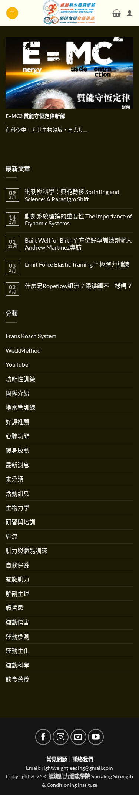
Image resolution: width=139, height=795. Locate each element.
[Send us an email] (78, 737)
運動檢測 (17, 636)
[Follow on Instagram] (61, 737)
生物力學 (17, 507)
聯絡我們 (82, 759)
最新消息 (17, 464)
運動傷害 (17, 622)
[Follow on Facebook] (43, 737)
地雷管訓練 (20, 407)
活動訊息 (17, 493)
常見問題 (56, 759)
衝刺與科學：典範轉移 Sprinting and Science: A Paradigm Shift (72, 195)
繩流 (11, 536)
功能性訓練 (20, 378)
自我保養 (17, 564)
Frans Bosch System (31, 335)
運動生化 (17, 650)
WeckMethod (23, 350)
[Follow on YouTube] (96, 737)
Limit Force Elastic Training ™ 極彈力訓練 (77, 264)
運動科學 (17, 665)
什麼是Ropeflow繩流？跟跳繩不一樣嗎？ (79, 285)
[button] (12, 13)
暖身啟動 (17, 450)
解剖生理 (17, 593)
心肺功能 (17, 435)
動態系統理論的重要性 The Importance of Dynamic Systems (78, 219)
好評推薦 (17, 421)
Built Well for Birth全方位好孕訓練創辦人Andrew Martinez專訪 (78, 244)
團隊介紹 (17, 393)
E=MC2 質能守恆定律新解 (35, 116)
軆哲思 (14, 607)
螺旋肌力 (17, 579)
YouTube (17, 364)
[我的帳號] (129, 13)
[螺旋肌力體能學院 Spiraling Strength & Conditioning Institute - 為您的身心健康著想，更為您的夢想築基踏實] (69, 13)
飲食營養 (17, 679)
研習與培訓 (20, 521)
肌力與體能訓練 (26, 550)
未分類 (14, 478)
